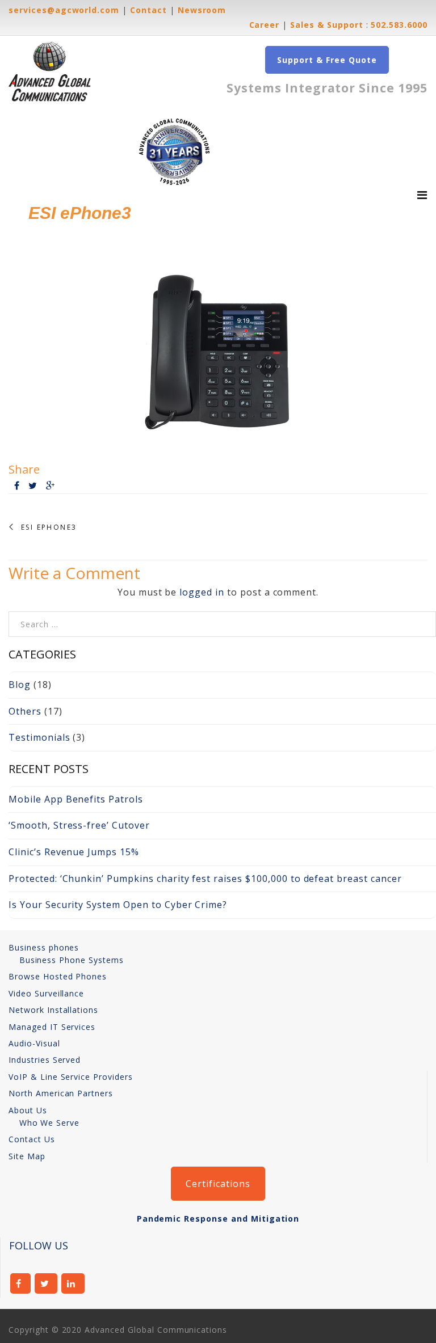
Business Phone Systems (71, 960)
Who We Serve (49, 1122)
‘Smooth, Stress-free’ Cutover (79, 825)
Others (25, 711)
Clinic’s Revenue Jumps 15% (74, 852)
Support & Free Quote (326, 59)
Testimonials (39, 737)
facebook (20, 1283)
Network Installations (53, 1009)
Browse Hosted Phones (58, 976)
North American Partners (61, 1093)
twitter (46, 1283)
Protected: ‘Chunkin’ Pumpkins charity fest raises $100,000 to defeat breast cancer (205, 878)
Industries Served (45, 1059)
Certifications (218, 1183)
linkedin (73, 1283)
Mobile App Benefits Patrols (76, 799)
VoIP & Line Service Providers (71, 1076)
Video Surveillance (46, 993)
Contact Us (32, 1139)
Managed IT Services (52, 1026)
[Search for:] (222, 618)
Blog (20, 684)
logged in (201, 592)
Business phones (44, 947)
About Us (28, 1110)
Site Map (27, 1156)
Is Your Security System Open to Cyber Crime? (118, 904)
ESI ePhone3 (49, 527)
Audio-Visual (34, 1043)
